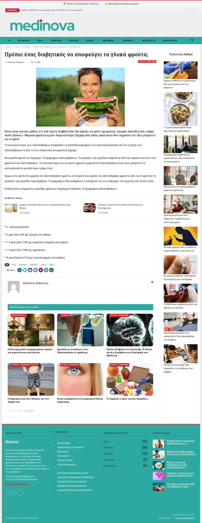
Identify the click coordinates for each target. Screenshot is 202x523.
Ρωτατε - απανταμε (147, 61)
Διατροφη (56, 40)
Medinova (11, 441)
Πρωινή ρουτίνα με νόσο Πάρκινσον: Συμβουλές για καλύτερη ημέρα (177, 218)
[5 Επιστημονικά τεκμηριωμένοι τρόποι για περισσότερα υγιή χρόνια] (31, 330)
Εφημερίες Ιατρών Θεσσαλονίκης (72, 486)
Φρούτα (51, 264)
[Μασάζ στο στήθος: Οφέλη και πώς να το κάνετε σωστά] (159, 454)
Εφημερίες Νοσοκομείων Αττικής (72, 481)
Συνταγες (73, 40)
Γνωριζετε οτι (149, 40)
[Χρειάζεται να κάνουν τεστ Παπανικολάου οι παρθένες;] (80, 330)
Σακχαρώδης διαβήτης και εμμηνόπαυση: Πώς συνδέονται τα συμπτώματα (179, 158)
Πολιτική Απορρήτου (66, 464)
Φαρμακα (128, 40)
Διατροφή (108, 453)
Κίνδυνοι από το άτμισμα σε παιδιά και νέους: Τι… (181, 442)
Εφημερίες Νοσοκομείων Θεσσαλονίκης (75, 490)
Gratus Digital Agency (185, 518)
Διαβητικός (34, 264)
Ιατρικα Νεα (23, 40)
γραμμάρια (22, 264)
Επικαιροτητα (170, 40)
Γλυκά (14, 264)
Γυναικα (64, 315)
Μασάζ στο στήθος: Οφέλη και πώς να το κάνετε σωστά (181, 452)
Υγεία (106, 441)
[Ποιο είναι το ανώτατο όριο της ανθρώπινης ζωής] (159, 487)
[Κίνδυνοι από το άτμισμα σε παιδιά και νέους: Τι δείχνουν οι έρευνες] (159, 444)
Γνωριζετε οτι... (19, 315)
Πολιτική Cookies (65, 460)
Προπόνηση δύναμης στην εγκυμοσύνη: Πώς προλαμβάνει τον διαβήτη (179, 336)
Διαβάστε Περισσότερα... (18, 484)
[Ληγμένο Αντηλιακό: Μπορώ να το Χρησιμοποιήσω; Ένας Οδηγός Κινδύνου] (11, 208)
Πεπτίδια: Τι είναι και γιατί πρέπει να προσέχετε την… (180, 474)
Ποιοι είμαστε (63, 456)
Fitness (89, 40)
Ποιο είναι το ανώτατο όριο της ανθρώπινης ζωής (181, 485)
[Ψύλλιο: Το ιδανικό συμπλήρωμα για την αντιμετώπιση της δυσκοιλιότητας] (159, 465)
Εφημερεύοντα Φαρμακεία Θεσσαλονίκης (75, 477)
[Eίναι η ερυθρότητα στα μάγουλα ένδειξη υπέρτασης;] (80, 379)
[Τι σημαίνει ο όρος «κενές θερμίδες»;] (129, 379)
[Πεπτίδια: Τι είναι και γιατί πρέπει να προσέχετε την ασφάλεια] (159, 476)
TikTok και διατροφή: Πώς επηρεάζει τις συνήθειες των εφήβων (178, 368)
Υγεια (39, 40)
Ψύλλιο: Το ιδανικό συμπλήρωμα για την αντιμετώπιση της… (177, 465)
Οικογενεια (107, 40)
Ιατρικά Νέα (109, 459)
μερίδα (43, 264)
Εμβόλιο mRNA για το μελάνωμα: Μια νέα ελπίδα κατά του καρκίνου (52, 10)
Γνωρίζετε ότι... (110, 465)
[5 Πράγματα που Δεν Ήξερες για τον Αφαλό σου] (31, 379)
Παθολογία (109, 447)
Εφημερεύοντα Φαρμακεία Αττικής (72, 473)
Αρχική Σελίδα (63, 443)
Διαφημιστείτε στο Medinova (70, 447)
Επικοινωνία (62, 451)
